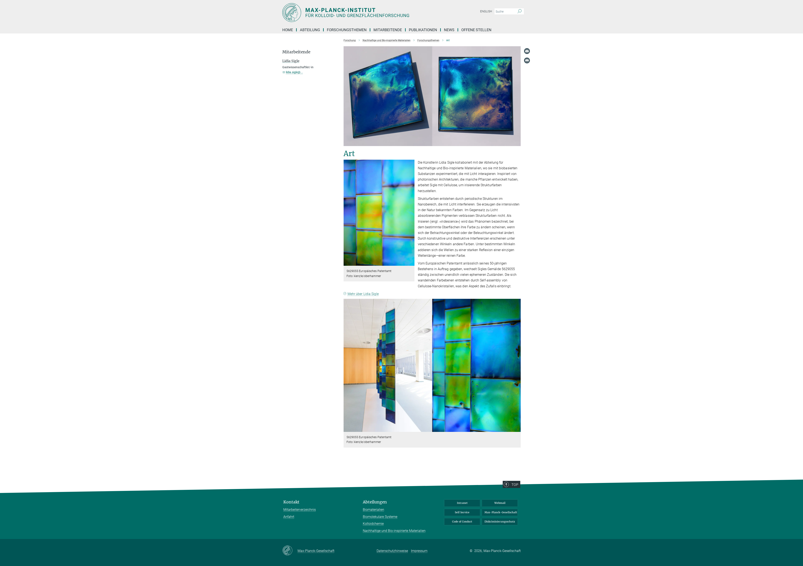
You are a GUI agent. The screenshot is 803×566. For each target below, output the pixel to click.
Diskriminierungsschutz (500, 521)
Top (514, 485)
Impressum (419, 551)
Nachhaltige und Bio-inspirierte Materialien (394, 531)
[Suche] (519, 11)
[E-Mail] (527, 51)
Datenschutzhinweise (392, 551)
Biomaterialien (373, 510)
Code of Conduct (462, 521)
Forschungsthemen (347, 29)
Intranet (462, 502)
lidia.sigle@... (294, 72)
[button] (410, 263)
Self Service (462, 512)
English (486, 11)
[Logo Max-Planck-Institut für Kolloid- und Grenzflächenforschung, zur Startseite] (360, 12)
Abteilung (310, 29)
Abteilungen (375, 502)
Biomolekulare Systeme (380, 517)
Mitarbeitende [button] (296, 52)
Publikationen (423, 29)
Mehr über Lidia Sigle (363, 294)
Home (287, 29)
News (449, 29)
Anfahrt (288, 517)
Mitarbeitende (387, 29)
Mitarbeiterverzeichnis (299, 510)
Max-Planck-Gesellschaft (501, 512)
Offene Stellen (476, 29)
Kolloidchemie (373, 524)
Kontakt (291, 502)
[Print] (527, 60)
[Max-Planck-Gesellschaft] (290, 551)
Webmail (499, 502)
